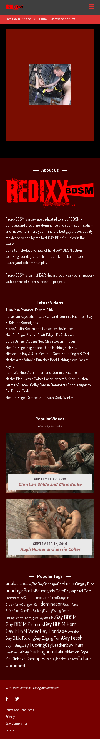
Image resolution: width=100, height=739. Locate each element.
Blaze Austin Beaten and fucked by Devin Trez (39, 328)
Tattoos (85, 658)
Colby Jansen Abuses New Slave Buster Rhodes (40, 341)
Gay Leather (55, 645)
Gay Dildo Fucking (20, 638)
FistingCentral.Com (18, 618)
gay (34, 617)
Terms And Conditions (20, 710)
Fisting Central (61, 610)
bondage (14, 590)
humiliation (56, 651)
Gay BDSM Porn (60, 624)
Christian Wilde (15, 598)
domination (52, 604)
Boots (29, 590)
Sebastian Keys (68, 659)
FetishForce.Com (16, 610)
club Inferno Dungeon (55, 597)
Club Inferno (32, 597)
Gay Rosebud (14, 652)
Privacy (10, 716)
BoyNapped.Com (77, 590)
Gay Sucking (34, 651)
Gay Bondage (53, 631)
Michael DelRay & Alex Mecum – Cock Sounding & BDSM (47, 353)
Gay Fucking (33, 645)
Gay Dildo (73, 631)
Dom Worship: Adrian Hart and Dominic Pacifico (41, 372)
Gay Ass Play (46, 618)
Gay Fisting (14, 645)
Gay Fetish (72, 638)
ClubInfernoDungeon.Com (23, 604)
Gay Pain (74, 645)
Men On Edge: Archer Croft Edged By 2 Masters (40, 335)
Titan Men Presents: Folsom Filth (29, 309)
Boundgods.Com (49, 590)
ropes (39, 658)
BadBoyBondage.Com (48, 583)
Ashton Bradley (23, 584)
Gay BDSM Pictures (25, 624)
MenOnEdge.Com (20, 658)
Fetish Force (70, 604)
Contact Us (12, 730)
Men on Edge (77, 651)
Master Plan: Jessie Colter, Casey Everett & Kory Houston (47, 378)
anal (10, 583)
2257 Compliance (17, 723)
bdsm (70, 583)
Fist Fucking (35, 610)
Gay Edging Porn (48, 638)
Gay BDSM (66, 617)
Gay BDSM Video (23, 631)
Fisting (47, 610)
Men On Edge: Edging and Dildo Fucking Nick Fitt (41, 347)
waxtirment (16, 665)
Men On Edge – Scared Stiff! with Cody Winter (39, 397)
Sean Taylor (52, 659)
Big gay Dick (85, 583)
